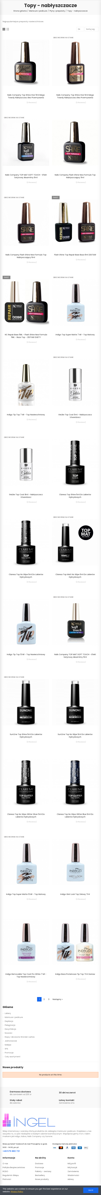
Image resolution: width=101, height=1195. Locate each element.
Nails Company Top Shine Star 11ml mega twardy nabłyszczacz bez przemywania (26, 96)
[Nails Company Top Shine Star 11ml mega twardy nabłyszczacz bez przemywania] (26, 63)
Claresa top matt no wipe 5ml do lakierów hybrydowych (75, 575)
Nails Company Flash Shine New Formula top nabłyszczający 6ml (26, 256)
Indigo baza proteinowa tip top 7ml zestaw (75, 974)
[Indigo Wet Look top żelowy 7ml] (75, 862)
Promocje (9, 1052)
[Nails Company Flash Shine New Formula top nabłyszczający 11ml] (75, 143)
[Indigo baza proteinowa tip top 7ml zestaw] (75, 942)
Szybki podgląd (43, 44)
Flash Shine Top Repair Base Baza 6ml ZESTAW (75, 254)
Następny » (58, 999)
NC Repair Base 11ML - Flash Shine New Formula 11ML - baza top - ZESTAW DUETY (26, 336)
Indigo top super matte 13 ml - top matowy (26, 894)
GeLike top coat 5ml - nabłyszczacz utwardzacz (75, 416)
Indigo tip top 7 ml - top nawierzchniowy (26, 414)
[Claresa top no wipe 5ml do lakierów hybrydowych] (26, 542)
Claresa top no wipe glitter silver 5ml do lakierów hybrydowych (26, 815)
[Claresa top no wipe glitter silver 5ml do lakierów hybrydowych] (26, 782)
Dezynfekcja (10, 1029)
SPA (6, 1048)
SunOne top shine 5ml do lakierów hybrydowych (26, 735)
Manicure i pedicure (14, 1017)
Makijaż (8, 1044)
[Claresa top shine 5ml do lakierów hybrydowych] (75, 462)
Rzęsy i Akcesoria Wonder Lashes (20, 1037)
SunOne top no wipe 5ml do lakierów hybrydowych (75, 735)
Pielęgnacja (10, 1025)
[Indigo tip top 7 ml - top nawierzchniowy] (26, 382)
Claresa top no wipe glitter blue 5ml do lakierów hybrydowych (75, 815)
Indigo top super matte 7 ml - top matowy (75, 334)
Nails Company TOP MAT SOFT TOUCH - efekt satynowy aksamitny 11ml (75, 655)
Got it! (90, 1190)
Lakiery (8, 1013)
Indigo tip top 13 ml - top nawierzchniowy (26, 654)
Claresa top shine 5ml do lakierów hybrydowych (75, 495)
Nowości (8, 1033)
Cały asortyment (12, 1056)
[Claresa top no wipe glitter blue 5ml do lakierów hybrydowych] (75, 782)
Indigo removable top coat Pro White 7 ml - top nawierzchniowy (26, 975)
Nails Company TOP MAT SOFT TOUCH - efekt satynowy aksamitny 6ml (26, 176)
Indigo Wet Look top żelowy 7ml (75, 894)
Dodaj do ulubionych (43, 39)
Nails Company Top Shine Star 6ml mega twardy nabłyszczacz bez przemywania (75, 96)
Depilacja (9, 1021)
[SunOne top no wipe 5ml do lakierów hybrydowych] (75, 702)
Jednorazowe (11, 1041)
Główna (8, 1007)
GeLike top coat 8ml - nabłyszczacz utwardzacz (26, 495)
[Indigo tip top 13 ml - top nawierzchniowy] (26, 622)
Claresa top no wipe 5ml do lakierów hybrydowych (26, 575)
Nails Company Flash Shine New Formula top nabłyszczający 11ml (75, 176)
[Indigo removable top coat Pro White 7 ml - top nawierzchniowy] (26, 942)
